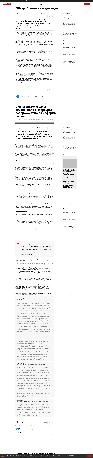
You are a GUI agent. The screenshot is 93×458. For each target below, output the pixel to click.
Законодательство (42, 424)
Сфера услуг (36, 424)
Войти (87, 4)
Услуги (32, 424)
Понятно (89, 456)
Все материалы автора (29, 16)
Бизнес (62, 424)
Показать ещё (65, 40)
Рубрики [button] (34, 4)
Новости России (27, 424)
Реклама (56, 4)
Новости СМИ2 (18, 430)
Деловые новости (51, 424)
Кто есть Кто (61, 4)
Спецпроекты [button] (41, 4)
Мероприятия (50, 4)
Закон (47, 424)
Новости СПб (57, 424)
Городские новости (21, 424)
